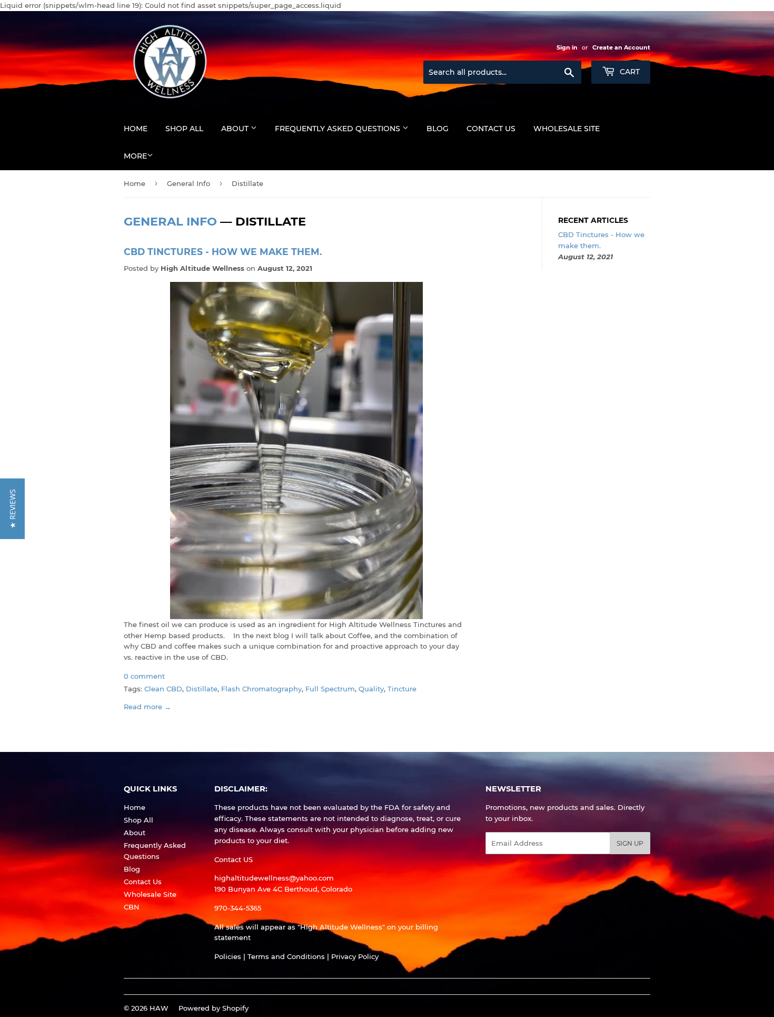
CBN (132, 907)
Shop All (184, 128)
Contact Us (491, 128)
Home (135, 128)
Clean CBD (163, 688)
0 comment (144, 676)
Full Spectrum (330, 688)
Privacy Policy (355, 956)
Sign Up (630, 843)
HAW (159, 1008)
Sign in (567, 47)
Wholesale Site (566, 128)
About (236, 128)
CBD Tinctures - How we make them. (223, 251)
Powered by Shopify (213, 1008)
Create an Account (621, 47)
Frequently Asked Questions (338, 128)
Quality (371, 688)
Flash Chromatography (261, 688)
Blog (437, 128)
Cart (629, 71)
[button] (12, 508)
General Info (188, 183)
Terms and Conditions (286, 956)
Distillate (201, 688)
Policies (227, 956)
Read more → (147, 706)
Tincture (402, 688)
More (135, 156)
